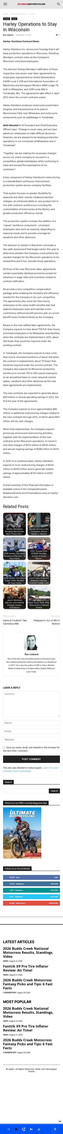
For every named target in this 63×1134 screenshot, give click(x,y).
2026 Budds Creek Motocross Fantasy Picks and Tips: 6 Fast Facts (28, 984)
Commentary (9, 992)
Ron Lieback (8, 35)
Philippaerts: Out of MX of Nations (46, 622)
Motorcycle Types (18, 14)
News (14, 19)
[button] (5, 4)
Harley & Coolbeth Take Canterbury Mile (15, 622)
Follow (54, 884)
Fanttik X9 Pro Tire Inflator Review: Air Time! (25, 968)
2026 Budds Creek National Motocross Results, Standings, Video (28, 952)
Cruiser (32, 14)
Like (56, 877)
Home (5, 14)
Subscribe (53, 903)
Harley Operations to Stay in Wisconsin (30, 26)
